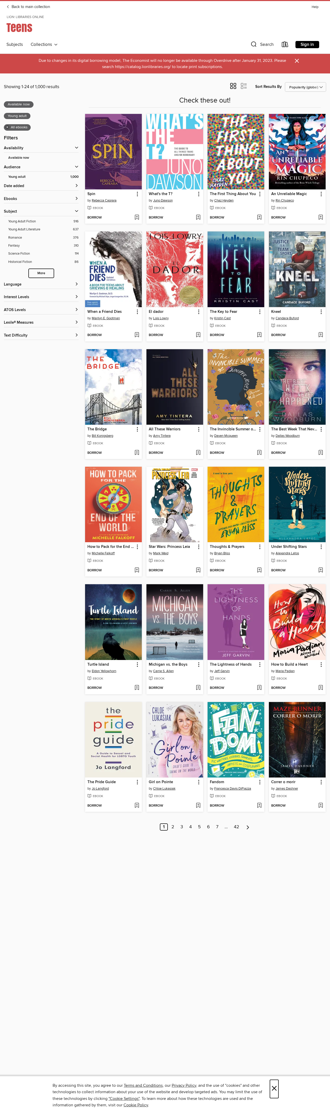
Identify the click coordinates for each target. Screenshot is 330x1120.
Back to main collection (30, 7)
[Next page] (248, 827)
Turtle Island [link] (98, 664)
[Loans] (285, 45)
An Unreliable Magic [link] (289, 194)
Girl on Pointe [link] (161, 782)
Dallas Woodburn (288, 436)
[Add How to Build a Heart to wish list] (320, 688)
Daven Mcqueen (226, 436)
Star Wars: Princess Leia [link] (169, 547)
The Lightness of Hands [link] (231, 664)
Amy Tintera (162, 436)
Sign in (307, 44)
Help (315, 7)
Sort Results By (268, 86)
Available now (18, 158)
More (41, 273)
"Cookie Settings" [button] (124, 1098)
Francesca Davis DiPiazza (232, 789)
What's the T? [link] (160, 194)
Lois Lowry (161, 318)
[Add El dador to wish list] (198, 335)
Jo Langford (100, 789)
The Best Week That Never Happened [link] (294, 429)
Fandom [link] (217, 782)
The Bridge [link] (97, 429)
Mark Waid (160, 553)
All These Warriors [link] (164, 429)
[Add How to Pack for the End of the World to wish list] (137, 570)
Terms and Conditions (143, 1085)
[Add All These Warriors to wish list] (198, 453)
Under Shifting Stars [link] (289, 547)
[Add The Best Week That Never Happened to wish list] (320, 453)
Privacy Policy (184, 1085)
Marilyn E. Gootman (106, 318)
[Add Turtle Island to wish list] (137, 688)
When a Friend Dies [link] (104, 312)
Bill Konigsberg (102, 436)
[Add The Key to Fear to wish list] (259, 335)
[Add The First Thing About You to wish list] (259, 217)
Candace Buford (287, 318)
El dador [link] (156, 312)
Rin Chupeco (285, 200)
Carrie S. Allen (163, 671)
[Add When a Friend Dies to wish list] (137, 335)
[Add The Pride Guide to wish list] (137, 806)
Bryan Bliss (222, 553)
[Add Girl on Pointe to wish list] (198, 806)
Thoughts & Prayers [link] (227, 547)
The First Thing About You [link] (233, 194)
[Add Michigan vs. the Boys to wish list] (198, 688)
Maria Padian (285, 671)
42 (236, 827)
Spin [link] (91, 194)
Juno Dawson (163, 200)
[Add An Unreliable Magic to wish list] (320, 217)
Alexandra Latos (287, 553)
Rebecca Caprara (104, 200)
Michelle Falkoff (103, 553)
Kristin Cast (222, 318)
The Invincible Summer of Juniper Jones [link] (233, 429)
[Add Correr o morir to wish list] (320, 806)
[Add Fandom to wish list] (259, 806)
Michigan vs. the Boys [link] (168, 664)
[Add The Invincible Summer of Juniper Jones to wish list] (259, 453)
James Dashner (287, 789)
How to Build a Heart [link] (289, 664)
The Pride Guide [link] (101, 782)
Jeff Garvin (222, 671)
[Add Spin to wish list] (137, 217)
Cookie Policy (135, 1105)
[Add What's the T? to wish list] (198, 217)
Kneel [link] (276, 312)
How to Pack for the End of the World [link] (111, 547)
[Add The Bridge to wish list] (137, 453)
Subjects (14, 44)
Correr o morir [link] (283, 782)
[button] (261, 45)
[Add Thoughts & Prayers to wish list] (259, 570)
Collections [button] (42, 44)
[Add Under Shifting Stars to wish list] (320, 570)
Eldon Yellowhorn (104, 671)
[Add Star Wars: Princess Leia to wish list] (198, 570)
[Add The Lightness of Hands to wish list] (259, 688)
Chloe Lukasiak (164, 789)
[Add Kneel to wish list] (320, 335)
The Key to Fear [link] (223, 312)
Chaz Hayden (224, 200)
